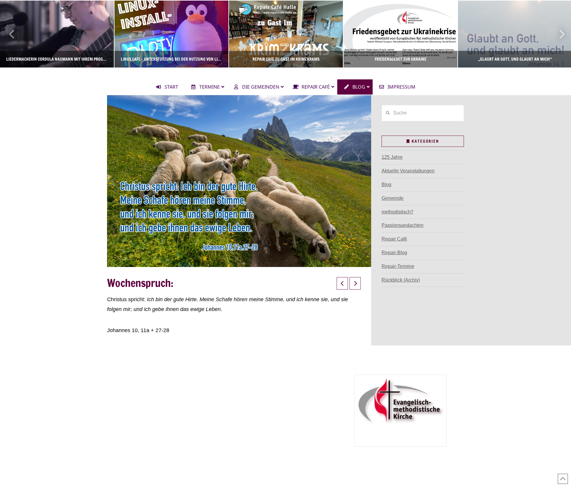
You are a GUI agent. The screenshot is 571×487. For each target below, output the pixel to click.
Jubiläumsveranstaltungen (270, 413)
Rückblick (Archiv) (401, 279)
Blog (386, 184)
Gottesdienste (133, 404)
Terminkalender (127, 395)
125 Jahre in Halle (254, 404)
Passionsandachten (402, 225)
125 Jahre (392, 157)
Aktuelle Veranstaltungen (408, 170)
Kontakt (119, 430)
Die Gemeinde (126, 378)
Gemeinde (393, 198)
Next (558, 34)
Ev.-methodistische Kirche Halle (285, 73)
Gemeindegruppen (130, 387)
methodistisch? (397, 211)
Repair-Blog (394, 252)
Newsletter (122, 421)
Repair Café (394, 238)
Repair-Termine (398, 266)
